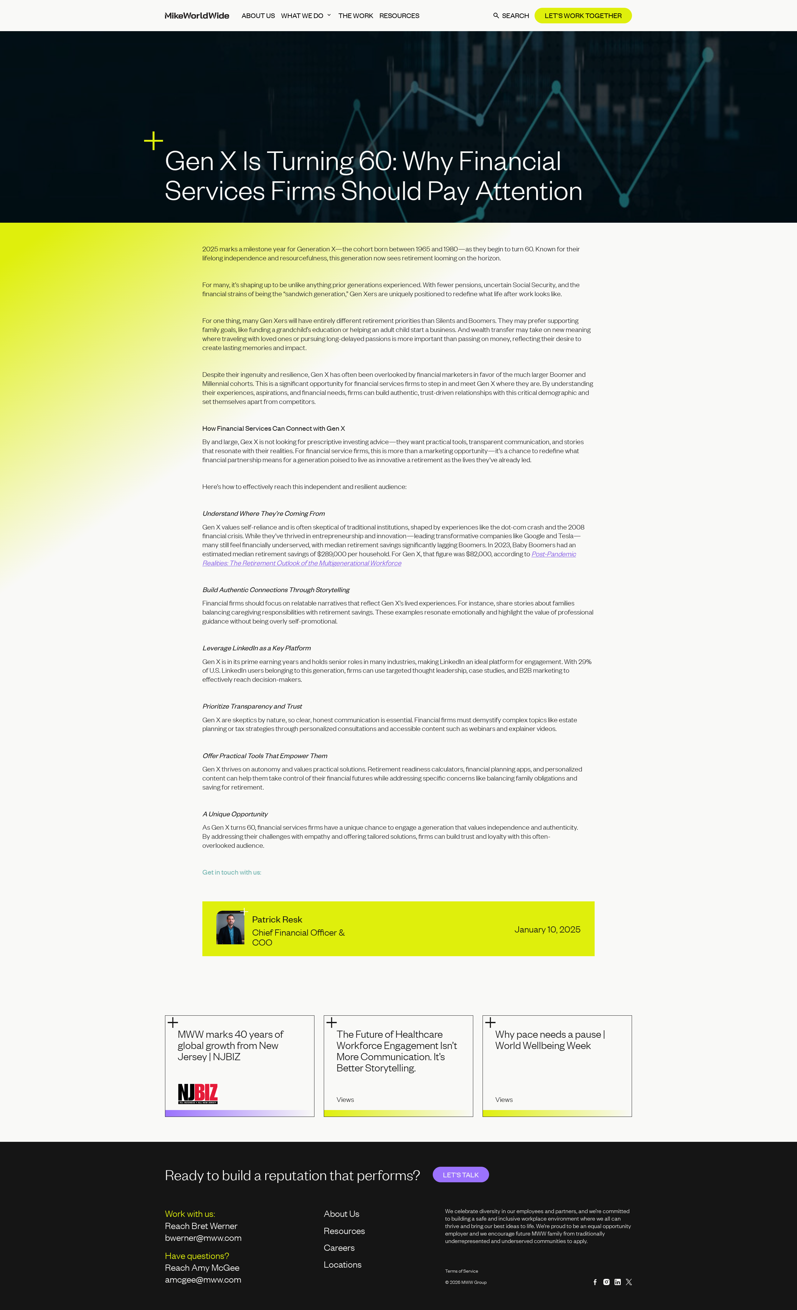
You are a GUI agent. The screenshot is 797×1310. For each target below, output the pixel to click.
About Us (342, 1213)
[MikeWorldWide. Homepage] (197, 15)
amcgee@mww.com (203, 1279)
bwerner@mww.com (204, 1237)
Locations (343, 1264)
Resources (344, 1230)
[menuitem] (258, 15)
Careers (339, 1247)
